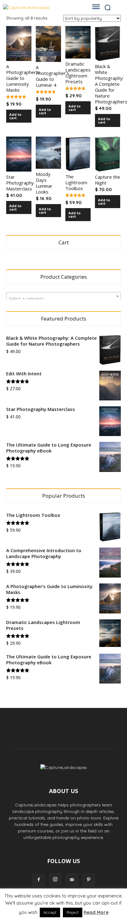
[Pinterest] (88, 880)
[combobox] (63, 296)
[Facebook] (38, 880)
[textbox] (63, 298)
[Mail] (72, 880)
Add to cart (15, 116)
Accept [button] (49, 912)
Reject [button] (73, 912)
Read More (96, 912)
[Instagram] (55, 879)
